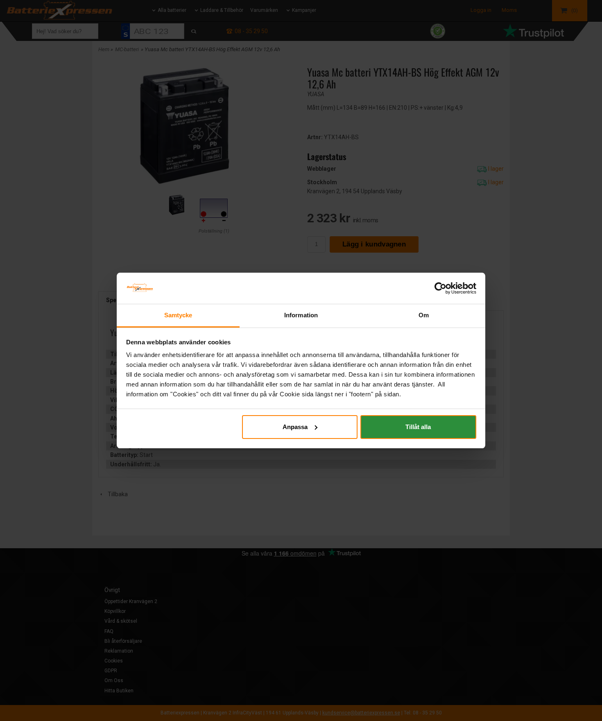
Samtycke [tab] (178, 315)
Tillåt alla (418, 426)
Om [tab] (424, 315)
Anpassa (295, 426)
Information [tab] (301, 315)
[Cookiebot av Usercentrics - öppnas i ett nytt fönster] (440, 288)
